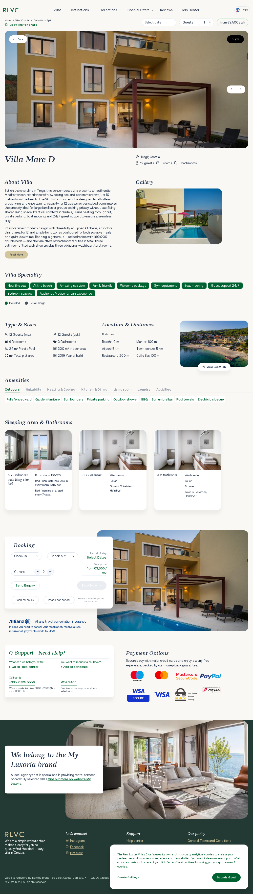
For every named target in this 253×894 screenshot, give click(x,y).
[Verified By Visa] (138, 694)
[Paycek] (211, 694)
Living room (122, 389)
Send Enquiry (25, 585)
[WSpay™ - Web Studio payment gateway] (187, 694)
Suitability (33, 389)
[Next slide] (240, 89)
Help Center (190, 10)
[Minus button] (37, 572)
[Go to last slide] (231, 89)
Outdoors (12, 389)
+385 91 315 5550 (22, 682)
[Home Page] (14, 834)
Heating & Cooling (61, 389)
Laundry (143, 389)
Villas (57, 10)
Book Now (89, 585)
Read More (16, 254)
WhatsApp (69, 682)
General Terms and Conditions (209, 840)
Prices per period (59, 599)
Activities (163, 389)
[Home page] (11, 10)
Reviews (166, 10)
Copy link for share (23, 24)
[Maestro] (138, 676)
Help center (134, 840)
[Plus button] (50, 572)
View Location (216, 366)
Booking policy (25, 599)
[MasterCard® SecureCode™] (187, 676)
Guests (188, 22)
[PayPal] (211, 676)
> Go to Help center (23, 666)
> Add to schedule (74, 666)
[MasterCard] (162, 676)
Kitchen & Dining (94, 389)
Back (20, 39)
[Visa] (162, 694)
